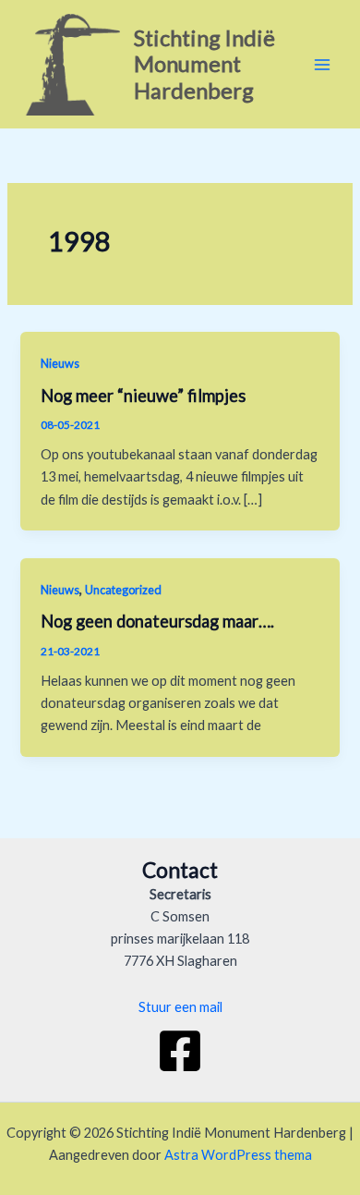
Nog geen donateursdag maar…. (157, 621)
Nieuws (60, 363)
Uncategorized (123, 589)
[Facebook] (180, 1051)
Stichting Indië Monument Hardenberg (204, 64)
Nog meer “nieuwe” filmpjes (143, 395)
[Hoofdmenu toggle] (322, 64)
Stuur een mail (180, 1007)
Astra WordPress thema (238, 1155)
